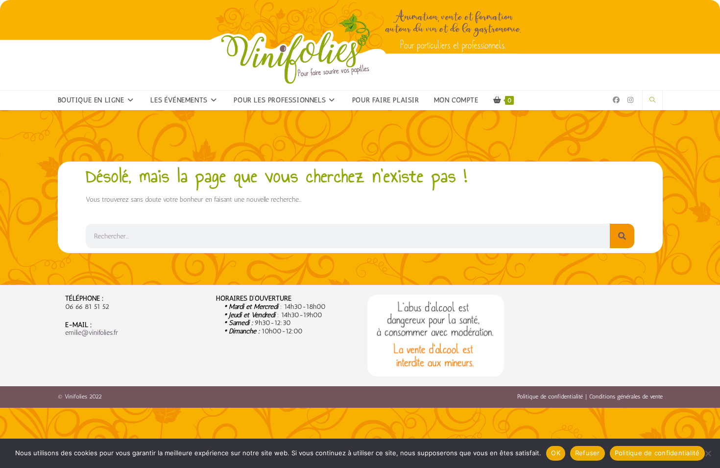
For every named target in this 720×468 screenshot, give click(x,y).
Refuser (587, 453)
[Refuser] (708, 453)
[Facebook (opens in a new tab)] (616, 100)
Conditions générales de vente (626, 396)
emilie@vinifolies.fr (91, 332)
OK (555, 453)
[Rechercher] (622, 236)
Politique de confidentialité (550, 396)
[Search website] (652, 100)
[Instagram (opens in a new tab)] (630, 100)
